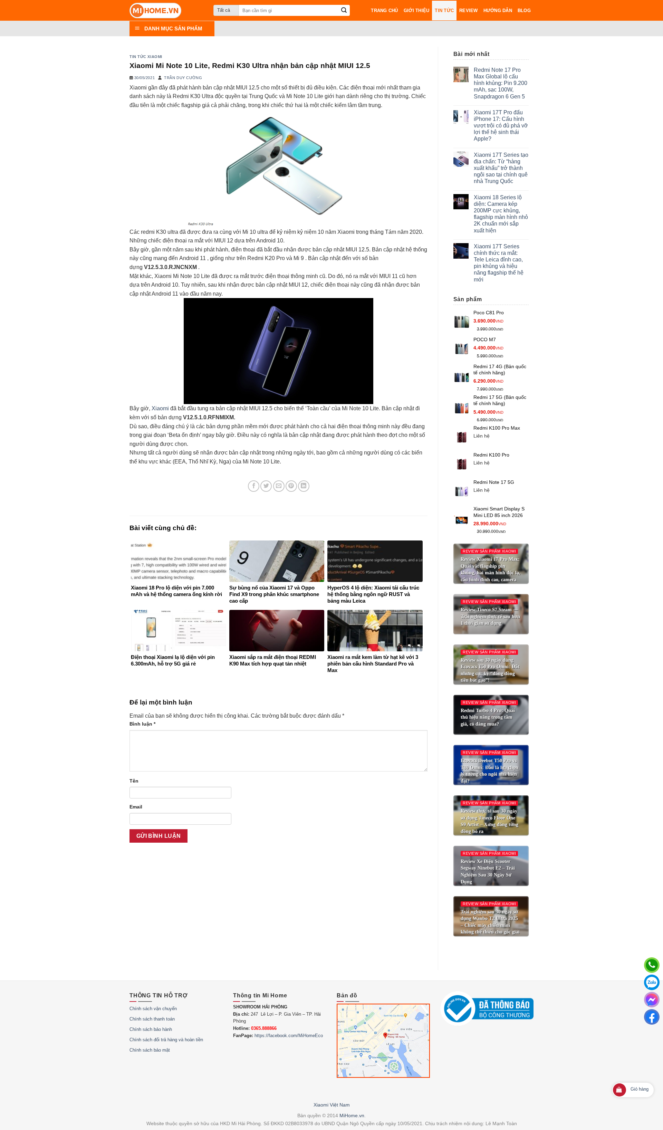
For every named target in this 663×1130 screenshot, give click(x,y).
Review (468, 10)
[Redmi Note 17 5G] (461, 491)
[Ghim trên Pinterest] (291, 486)
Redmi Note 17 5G (493, 482)
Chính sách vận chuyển (153, 1008)
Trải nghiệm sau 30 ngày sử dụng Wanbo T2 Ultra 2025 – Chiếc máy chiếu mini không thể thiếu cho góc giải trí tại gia (490, 925)
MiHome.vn (351, 1115)
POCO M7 (484, 339)
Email (135, 807)
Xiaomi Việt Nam (332, 1105)
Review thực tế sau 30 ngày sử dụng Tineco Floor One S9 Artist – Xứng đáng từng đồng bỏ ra (489, 821)
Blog (524, 10)
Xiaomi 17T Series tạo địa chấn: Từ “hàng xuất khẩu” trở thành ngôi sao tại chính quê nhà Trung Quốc (501, 168)
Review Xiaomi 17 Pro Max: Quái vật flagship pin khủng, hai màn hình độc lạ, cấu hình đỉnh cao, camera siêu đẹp (490, 573)
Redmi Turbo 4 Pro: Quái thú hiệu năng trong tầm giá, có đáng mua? (488, 717)
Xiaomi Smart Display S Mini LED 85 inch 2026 (499, 512)
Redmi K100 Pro (491, 455)
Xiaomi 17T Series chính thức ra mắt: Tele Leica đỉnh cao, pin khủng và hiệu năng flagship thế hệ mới (498, 262)
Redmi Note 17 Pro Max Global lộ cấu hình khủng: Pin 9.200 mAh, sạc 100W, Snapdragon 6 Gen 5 (500, 83)
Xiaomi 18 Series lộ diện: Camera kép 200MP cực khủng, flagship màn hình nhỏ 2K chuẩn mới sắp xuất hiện (501, 213)
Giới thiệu (417, 10)
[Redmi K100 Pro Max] (461, 437)
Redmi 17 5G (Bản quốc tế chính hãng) (499, 400)
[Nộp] (344, 10)
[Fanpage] (652, 1017)
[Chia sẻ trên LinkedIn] (303, 486)
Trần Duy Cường (183, 78)
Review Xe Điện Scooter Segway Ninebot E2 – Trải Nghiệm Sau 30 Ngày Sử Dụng (488, 871)
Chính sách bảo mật (149, 1050)
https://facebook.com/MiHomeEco (288, 1035)
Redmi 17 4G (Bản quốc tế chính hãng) (499, 370)
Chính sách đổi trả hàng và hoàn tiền (166, 1039)
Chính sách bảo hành (150, 1029)
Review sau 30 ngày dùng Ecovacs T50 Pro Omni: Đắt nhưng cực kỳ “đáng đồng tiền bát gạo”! (490, 670)
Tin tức (444, 10)
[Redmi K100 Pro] (461, 464)
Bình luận (142, 724)
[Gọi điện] (652, 965)
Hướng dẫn (497, 10)
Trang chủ (384, 10)
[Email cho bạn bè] (279, 486)
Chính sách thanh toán (152, 1019)
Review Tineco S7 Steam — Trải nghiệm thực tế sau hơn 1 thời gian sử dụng (490, 616)
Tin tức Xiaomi (145, 57)
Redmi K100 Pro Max (496, 428)
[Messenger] (652, 999)
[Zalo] (652, 982)
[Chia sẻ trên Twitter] (266, 486)
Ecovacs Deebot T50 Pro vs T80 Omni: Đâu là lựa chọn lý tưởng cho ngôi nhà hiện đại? (489, 771)
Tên (133, 781)
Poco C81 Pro (488, 312)
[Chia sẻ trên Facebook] (253, 486)
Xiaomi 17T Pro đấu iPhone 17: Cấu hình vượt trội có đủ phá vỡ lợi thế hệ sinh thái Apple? (501, 125)
